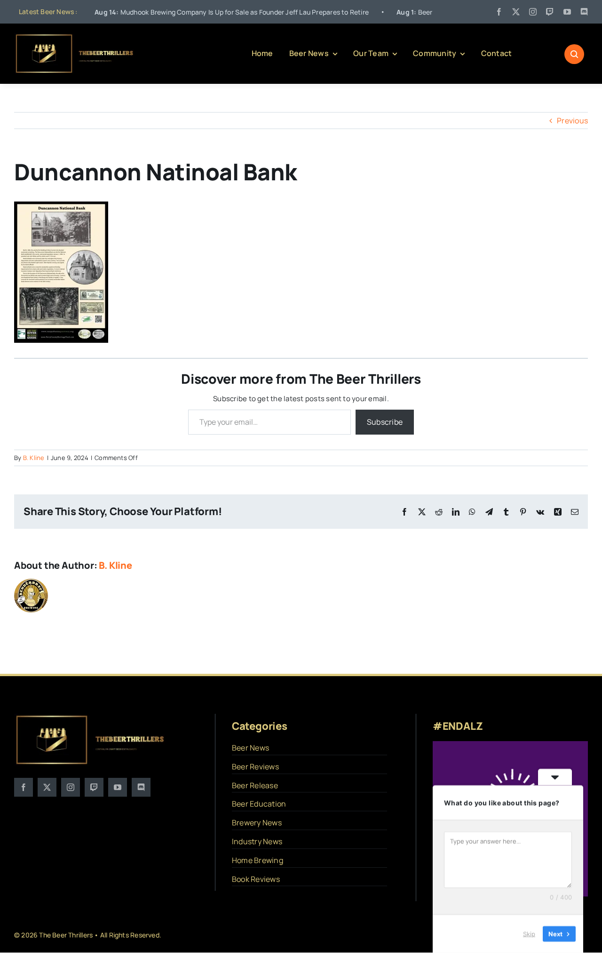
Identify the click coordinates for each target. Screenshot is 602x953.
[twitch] (550, 12)
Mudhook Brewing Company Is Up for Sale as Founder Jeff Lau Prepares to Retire (199, 12)
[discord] (584, 12)
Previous (572, 120)
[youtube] (567, 12)
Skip (529, 933)
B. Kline (34, 457)
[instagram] (533, 12)
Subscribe (385, 422)
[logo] (75, 37)
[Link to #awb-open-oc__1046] (574, 54)
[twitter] (516, 12)
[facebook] (499, 12)
